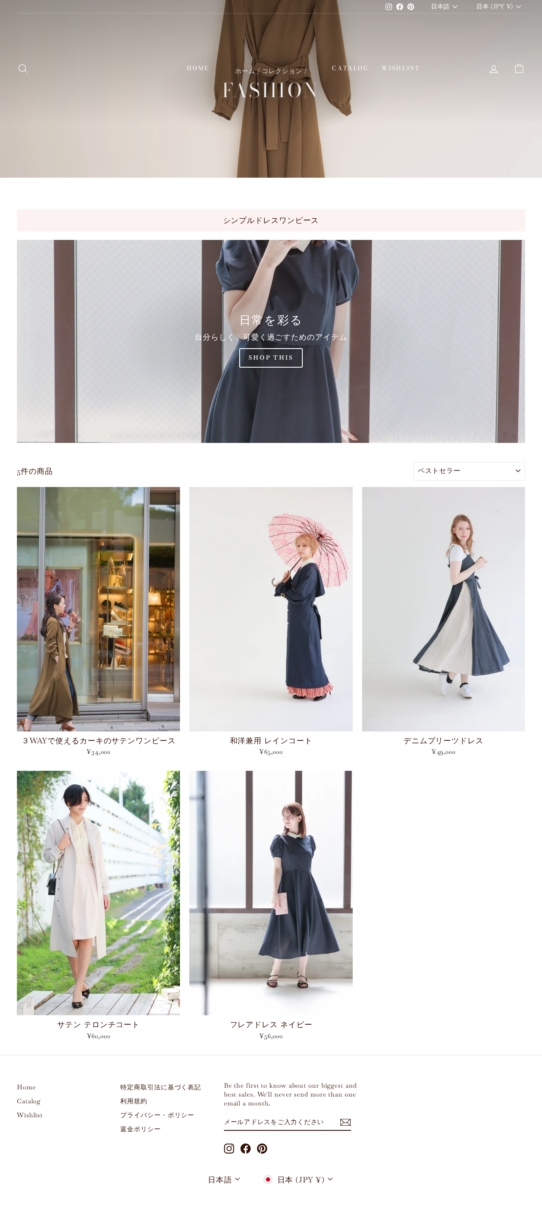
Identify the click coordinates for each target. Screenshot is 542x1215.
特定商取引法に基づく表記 (160, 1087)
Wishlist (401, 68)
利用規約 (133, 1101)
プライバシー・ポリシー (157, 1115)
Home (198, 68)
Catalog (350, 68)
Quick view (98, 722)
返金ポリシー (140, 1129)
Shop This (271, 357)
